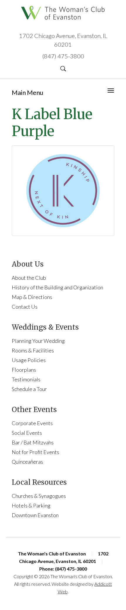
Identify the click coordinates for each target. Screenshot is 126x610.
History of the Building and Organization (57, 287)
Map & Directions (32, 297)
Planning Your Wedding (38, 341)
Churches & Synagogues (39, 496)
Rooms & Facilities (33, 350)
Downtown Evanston (35, 515)
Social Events (27, 433)
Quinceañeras (27, 461)
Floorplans (24, 369)
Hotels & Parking (31, 505)
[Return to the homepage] (63, 13)
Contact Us (25, 306)
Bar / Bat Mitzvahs (33, 442)
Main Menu (27, 92)
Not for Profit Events (35, 452)
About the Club (29, 277)
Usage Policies (29, 360)
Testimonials (26, 379)
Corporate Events (32, 423)
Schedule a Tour (29, 389)
